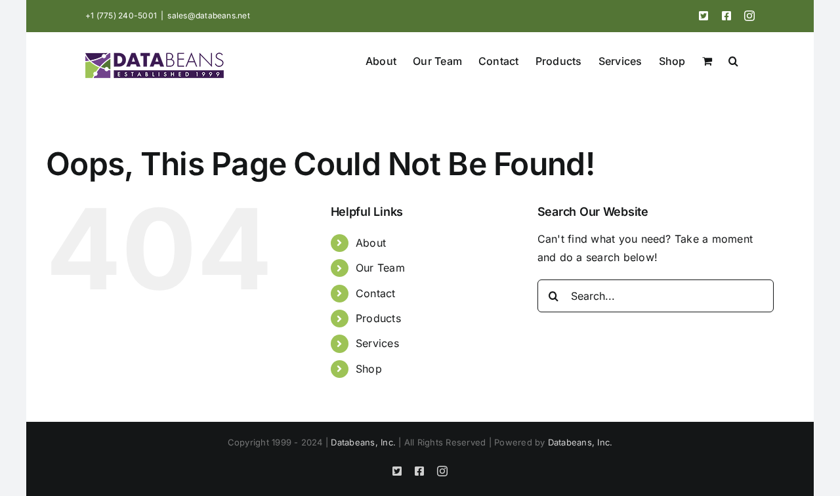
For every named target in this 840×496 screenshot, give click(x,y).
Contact (376, 293)
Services (377, 343)
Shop (369, 368)
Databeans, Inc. (363, 442)
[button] (733, 59)
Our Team (380, 267)
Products (378, 318)
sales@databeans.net (208, 15)
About (371, 242)
